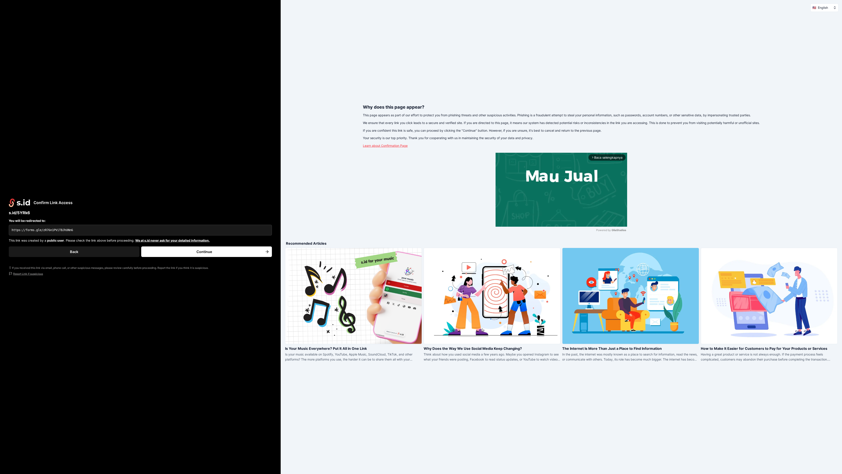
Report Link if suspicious (28, 273)
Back (74, 252)
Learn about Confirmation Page (385, 145)
